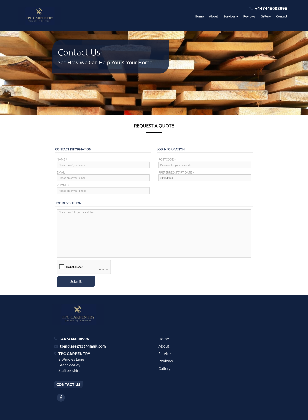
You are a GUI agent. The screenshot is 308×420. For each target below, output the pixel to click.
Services (165, 353)
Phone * (63, 185)
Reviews (249, 16)
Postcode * (167, 159)
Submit (76, 281)
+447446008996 (271, 8)
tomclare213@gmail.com (83, 346)
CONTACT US (68, 384)
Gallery (266, 16)
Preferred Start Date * (176, 172)
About (213, 16)
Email (61, 172)
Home (199, 16)
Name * (62, 159)
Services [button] (230, 16)
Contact (281, 16)
